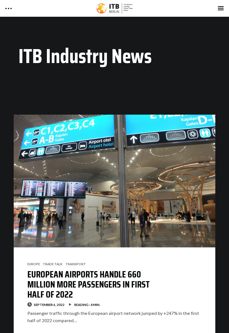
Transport (75, 264)
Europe (33, 264)
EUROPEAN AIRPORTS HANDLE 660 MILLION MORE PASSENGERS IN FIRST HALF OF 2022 (88, 284)
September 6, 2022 (49, 305)
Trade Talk (53, 264)
